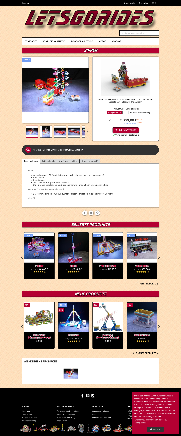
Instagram (93, 395)
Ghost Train (141, 265)
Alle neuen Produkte (145, 353)
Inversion (43, 335)
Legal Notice (62, 421)
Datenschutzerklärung (66, 417)
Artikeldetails (48, 161)
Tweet (91, 212)
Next (159, 257)
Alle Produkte (149, 283)
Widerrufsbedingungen (66, 414)
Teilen (84, 212)
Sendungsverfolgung (100, 411)
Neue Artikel (27, 414)
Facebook (82, 395)
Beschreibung (31, 161)
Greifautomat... (146, 335)
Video (74, 161)
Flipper (39, 265)
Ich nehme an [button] (155, 429)
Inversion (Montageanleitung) (77, 336)
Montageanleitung (82, 41)
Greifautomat (111, 335)
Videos (102, 41)
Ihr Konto (98, 406)
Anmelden (96, 414)
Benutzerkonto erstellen (101, 417)
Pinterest (97, 212)
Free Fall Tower (107, 265)
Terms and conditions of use (68, 411)
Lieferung (26, 411)
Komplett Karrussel (54, 41)
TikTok (98, 395)
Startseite (31, 41)
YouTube (87, 395)
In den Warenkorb (125, 130)
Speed (73, 265)
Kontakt (26, 3)
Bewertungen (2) (90, 161)
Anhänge (63, 161)
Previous (22, 257)
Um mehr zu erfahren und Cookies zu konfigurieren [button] (151, 421)
